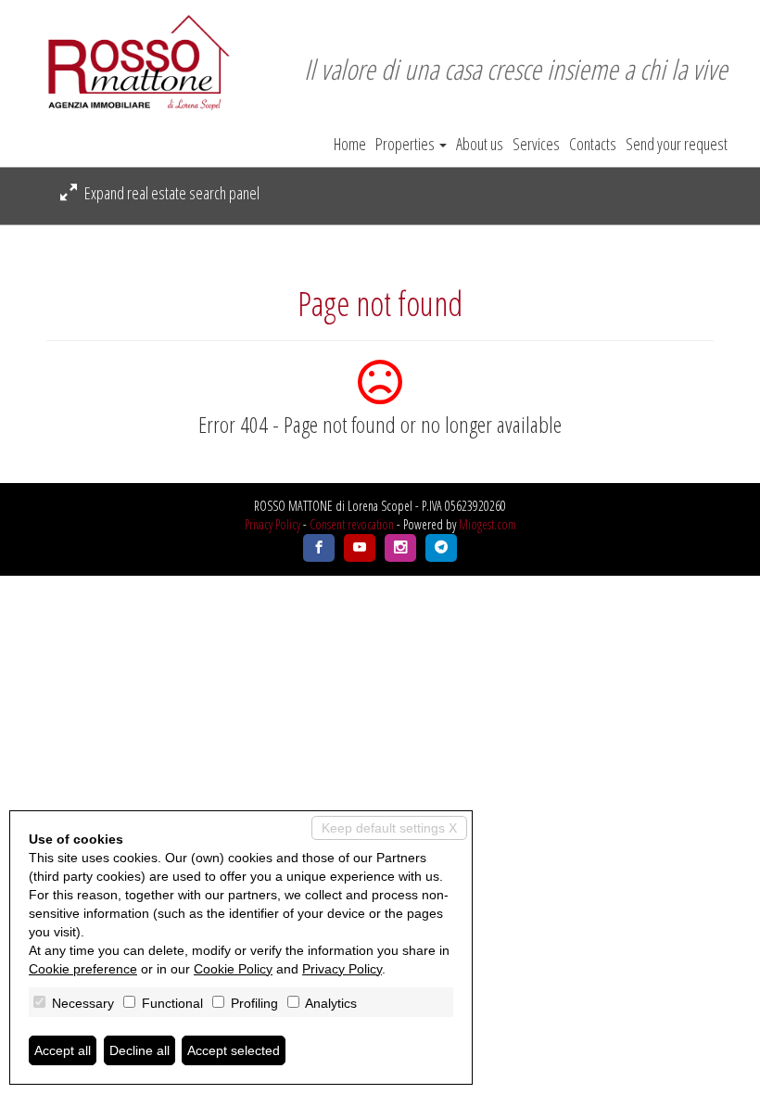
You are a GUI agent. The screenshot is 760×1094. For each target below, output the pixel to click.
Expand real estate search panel (171, 193)
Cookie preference (83, 968)
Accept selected (233, 1050)
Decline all (139, 1050)
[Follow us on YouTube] (359, 548)
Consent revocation (352, 524)
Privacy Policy (272, 524)
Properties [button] (406, 143)
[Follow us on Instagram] (400, 548)
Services (536, 143)
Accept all (62, 1050)
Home (350, 143)
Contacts (592, 143)
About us (479, 143)
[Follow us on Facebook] (319, 548)
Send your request (677, 143)
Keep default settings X (389, 827)
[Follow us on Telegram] (441, 548)
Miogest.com (487, 524)
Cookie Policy (233, 968)
